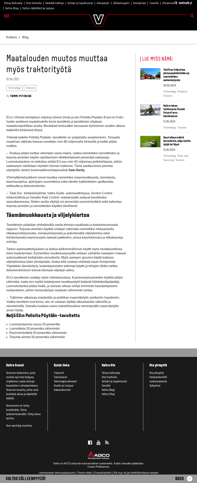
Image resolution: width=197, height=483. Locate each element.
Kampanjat (103, 3)
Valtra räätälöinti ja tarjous (38, 8)
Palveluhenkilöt (158, 377)
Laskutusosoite (158, 381)
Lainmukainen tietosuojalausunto (57, 472)
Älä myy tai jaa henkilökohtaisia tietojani (136, 472)
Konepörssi (139, 3)
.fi (184, 2)
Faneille (154, 3)
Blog (25, 37)
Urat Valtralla (34, 3)
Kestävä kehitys (54, 3)
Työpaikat (155, 385)
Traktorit (59, 373)
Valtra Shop (12, 8)
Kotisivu (11, 37)
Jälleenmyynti (121, 3)
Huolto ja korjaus (63, 385)
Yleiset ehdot (84, 472)
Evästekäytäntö (102, 472)
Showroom (168, 3)
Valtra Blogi (108, 390)
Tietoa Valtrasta (13, 3)
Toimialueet (60, 377)
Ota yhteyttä (156, 373)
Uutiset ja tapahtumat (80, 3)
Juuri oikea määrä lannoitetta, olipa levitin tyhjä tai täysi (177, 141)
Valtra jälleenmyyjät (26, 479)
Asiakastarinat (62, 390)
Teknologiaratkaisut (65, 381)
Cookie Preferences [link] (98, 466)
